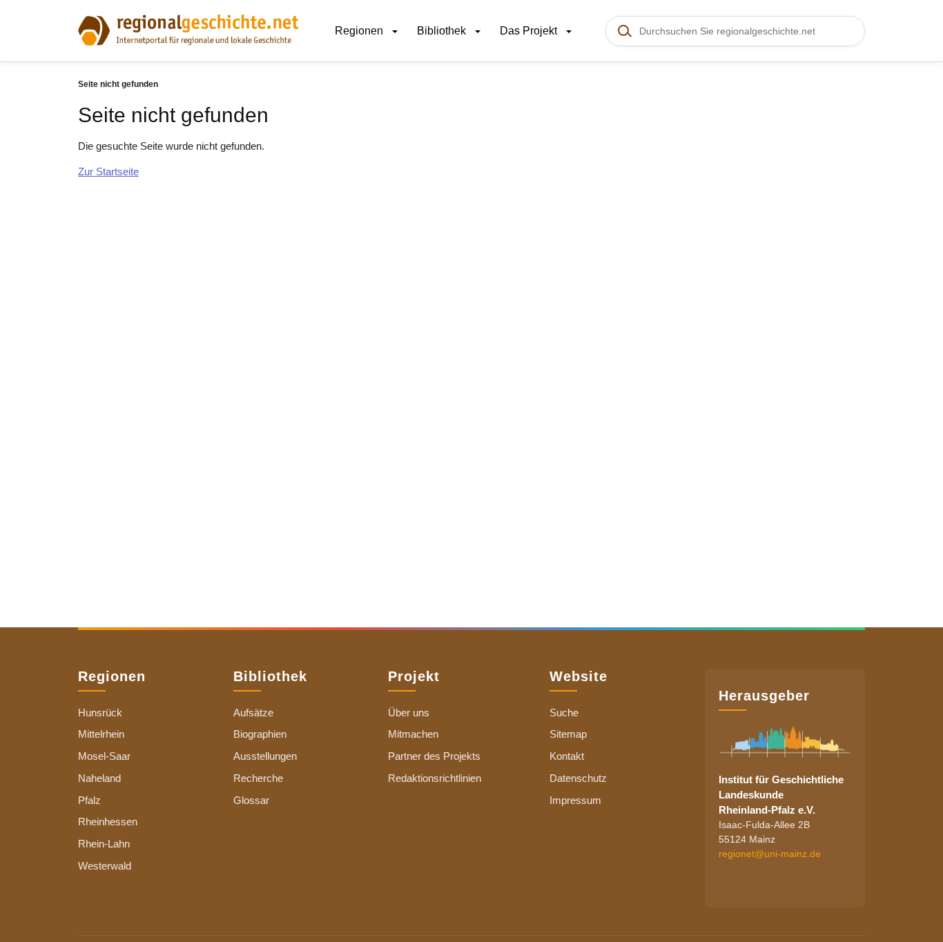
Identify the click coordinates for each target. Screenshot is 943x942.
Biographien (259, 734)
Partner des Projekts (434, 756)
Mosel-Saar (104, 756)
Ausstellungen (265, 756)
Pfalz (89, 800)
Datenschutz (578, 778)
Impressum (575, 800)
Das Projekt (530, 31)
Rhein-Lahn (104, 844)
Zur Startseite (108, 171)
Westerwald (104, 866)
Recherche (258, 778)
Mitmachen (413, 734)
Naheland (99, 778)
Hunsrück (100, 712)
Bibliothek (443, 31)
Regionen (360, 31)
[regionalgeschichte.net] (188, 29)
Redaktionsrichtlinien (434, 778)
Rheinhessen (107, 821)
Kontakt (567, 756)
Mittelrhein (101, 734)
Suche (564, 712)
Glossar (251, 800)
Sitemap (568, 734)
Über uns (408, 712)
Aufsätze (253, 712)
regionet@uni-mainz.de (770, 852)
